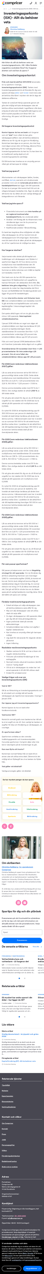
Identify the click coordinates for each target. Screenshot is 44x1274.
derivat (12, 180)
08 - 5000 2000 (20, 1216)
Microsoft (9, 1255)
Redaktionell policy (9, 1161)
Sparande (14, 27)
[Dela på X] (4, 826)
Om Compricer (7, 1123)
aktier (17, 93)
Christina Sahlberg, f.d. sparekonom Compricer (17, 868)
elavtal (15, 1237)
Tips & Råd (8, 9)
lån (22, 1237)
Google (30, 1253)
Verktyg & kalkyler (9, 1107)
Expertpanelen (7, 1096)
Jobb (4, 1140)
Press (4, 1134)
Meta (25, 1253)
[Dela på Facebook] (11, 826)
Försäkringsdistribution (11, 1156)
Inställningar (11, 1268)
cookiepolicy (17, 1260)
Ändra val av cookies (10, 1167)
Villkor (4, 1150)
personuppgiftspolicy (33, 1260)
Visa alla (36, 946)
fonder (26, 93)
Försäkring (6, 956)
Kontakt (5, 1129)
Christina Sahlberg (17, 29)
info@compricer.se (15, 1218)
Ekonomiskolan (7, 1101)
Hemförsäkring (18, 956)
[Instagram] (24, 902)
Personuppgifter (8, 1145)
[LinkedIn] (18, 902)
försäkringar (7, 1237)
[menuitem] (12, 3)
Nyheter (5, 1091)
